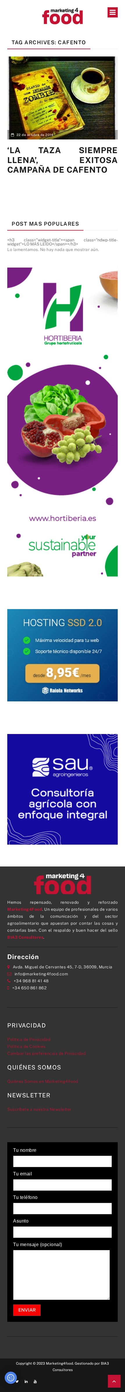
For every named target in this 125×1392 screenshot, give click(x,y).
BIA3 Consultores (25, 937)
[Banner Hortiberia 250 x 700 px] (62, 421)
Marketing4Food (24, 909)
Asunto (20, 1221)
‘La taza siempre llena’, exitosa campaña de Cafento (62, 159)
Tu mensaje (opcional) (37, 1244)
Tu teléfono (25, 1197)
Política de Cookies (26, 1046)
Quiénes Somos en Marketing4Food (42, 1081)
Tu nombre (25, 1150)
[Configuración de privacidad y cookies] (11, 1378)
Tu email (22, 1174)
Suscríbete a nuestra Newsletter (39, 1109)
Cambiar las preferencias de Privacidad (46, 1053)
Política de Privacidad (28, 1039)
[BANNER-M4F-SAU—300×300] (62, 788)
